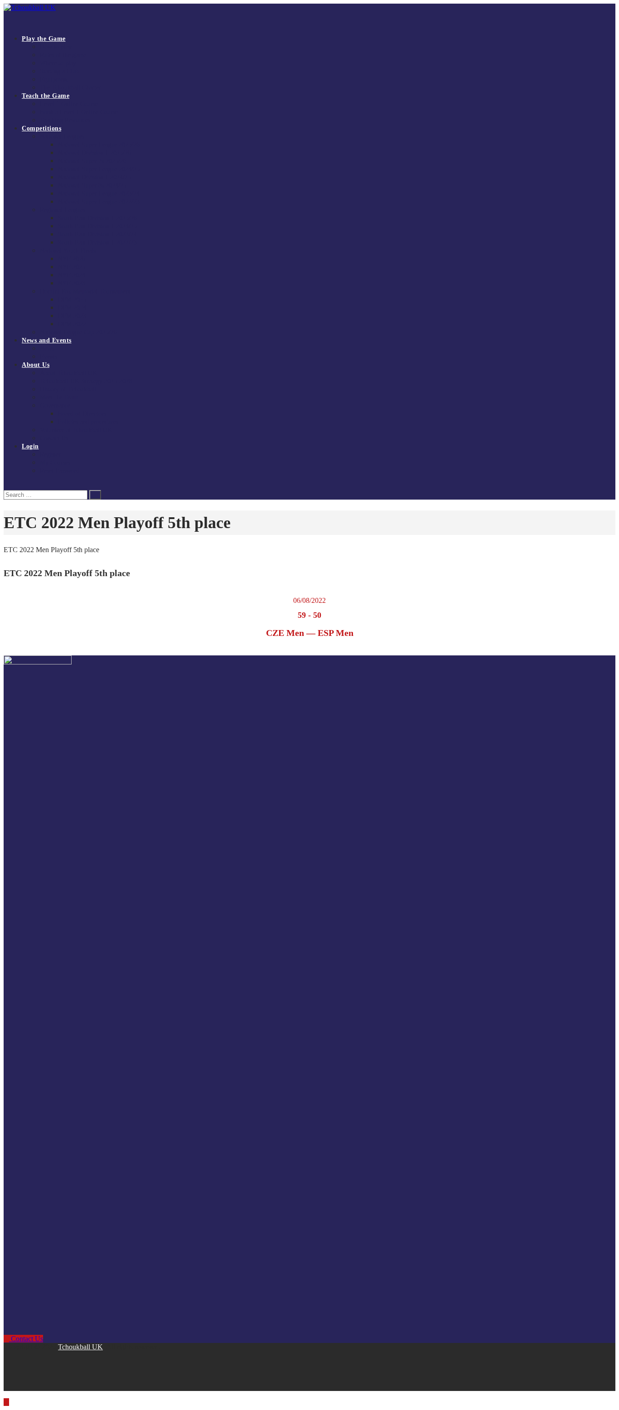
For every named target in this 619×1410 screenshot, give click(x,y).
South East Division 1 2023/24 (97, 234)
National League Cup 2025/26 (78, 332)
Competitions (41, 128)
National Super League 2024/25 (99, 169)
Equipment (54, 79)
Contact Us (54, 438)
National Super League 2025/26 (99, 144)
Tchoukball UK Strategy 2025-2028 (86, 381)
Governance (55, 405)
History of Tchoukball (68, 389)
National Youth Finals (68, 250)
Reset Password (59, 470)
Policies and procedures (88, 422)
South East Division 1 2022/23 (97, 242)
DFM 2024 (72, 307)
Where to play (58, 63)
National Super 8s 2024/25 (92, 185)
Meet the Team (59, 397)
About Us (35, 364)
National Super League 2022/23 (99, 201)
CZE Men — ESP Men (309, 633)
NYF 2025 (71, 267)
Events (48, 356)
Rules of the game (63, 55)
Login (30, 446)
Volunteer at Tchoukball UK (76, 430)
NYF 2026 (71, 258)
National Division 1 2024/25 (94, 177)
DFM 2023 (72, 316)
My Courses (55, 462)
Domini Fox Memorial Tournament (85, 291)
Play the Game (44, 38)
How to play (56, 46)
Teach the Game (45, 95)
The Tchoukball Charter (70, 87)
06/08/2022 (309, 600)
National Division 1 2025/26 (94, 152)
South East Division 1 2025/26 (97, 218)
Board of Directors (82, 413)
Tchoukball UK (80, 1347)
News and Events (47, 340)
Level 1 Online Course (69, 104)
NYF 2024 (71, 275)
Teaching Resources (65, 120)
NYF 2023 (71, 283)
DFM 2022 (72, 324)
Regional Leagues (62, 210)
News (47, 348)
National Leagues (62, 136)
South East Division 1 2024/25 (97, 226)
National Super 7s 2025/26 (92, 161)
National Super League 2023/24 (99, 193)
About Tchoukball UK (68, 373)
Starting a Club (59, 71)
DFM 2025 (72, 299)
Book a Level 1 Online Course (79, 112)
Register (50, 454)
